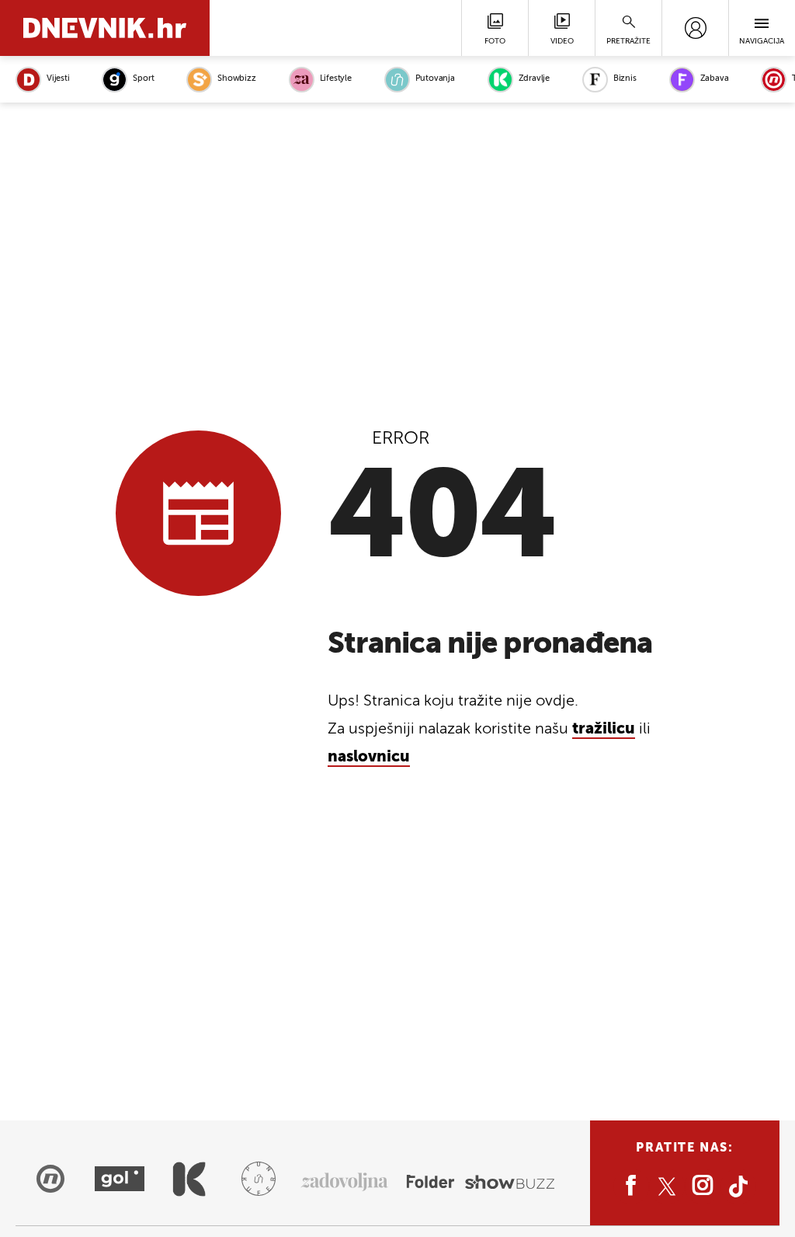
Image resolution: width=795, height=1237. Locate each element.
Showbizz (236, 79)
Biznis (625, 79)
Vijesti (58, 79)
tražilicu (603, 729)
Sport (143, 79)
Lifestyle (336, 79)
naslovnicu (369, 757)
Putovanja (435, 79)
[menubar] (695, 28)
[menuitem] (695, 28)
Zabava (714, 79)
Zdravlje (534, 79)
